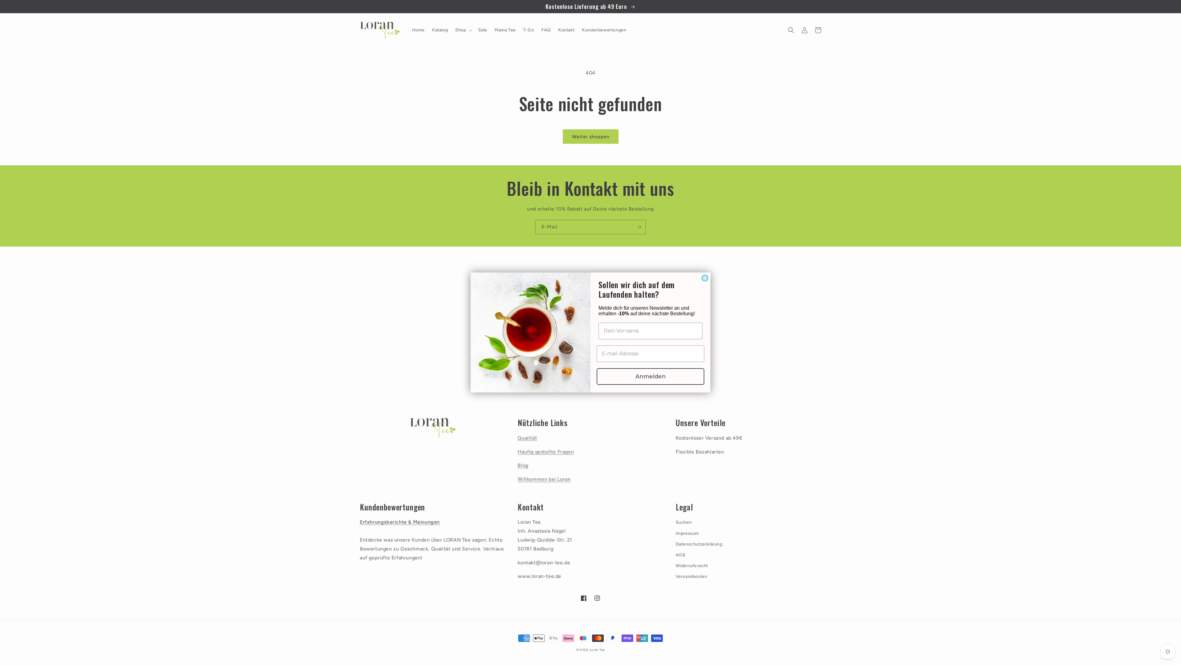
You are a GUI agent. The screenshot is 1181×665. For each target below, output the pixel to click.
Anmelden (650, 376)
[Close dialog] (705, 278)
